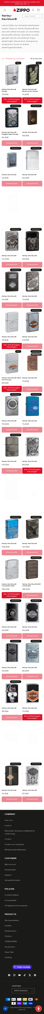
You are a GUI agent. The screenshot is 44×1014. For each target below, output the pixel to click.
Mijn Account (10, 864)
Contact (8, 839)
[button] (4, 10)
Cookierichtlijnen (12, 895)
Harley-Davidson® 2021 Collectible (31, 585)
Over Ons (9, 820)
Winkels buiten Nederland (15, 850)
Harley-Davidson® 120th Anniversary (11, 379)
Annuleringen (10, 870)
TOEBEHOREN (11, 941)
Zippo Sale (9, 952)
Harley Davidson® (29, 174)
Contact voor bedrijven (14, 844)
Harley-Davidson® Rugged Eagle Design (10, 133)
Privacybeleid (10, 900)
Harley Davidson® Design (9, 90)
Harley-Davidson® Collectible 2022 (9, 585)
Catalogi (8, 957)
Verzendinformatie (12, 880)
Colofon (8, 825)
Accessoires (10, 947)
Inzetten (8, 926)
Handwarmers (10, 931)
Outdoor (8, 936)
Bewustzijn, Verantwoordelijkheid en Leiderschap (20, 832)
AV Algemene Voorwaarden (16, 906)
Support (8, 875)
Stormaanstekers (12, 920)
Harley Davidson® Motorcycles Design (30, 90)
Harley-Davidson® (29, 132)
